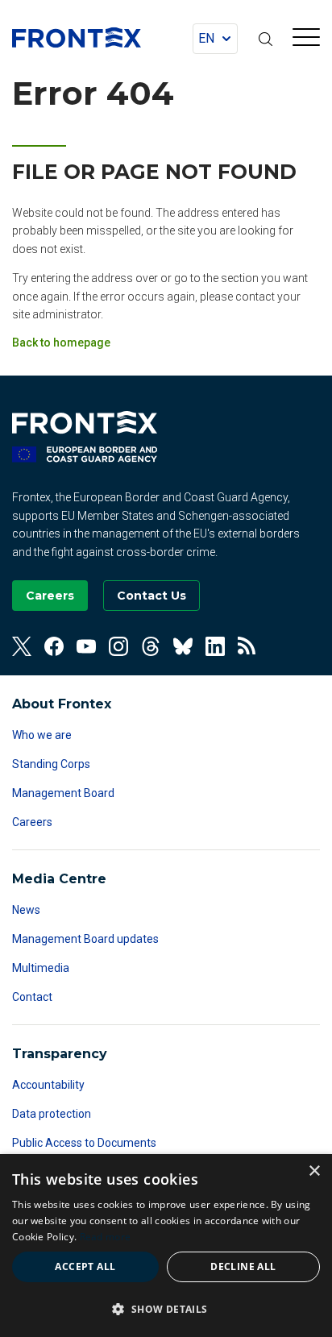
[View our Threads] (150, 646)
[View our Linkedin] (215, 646)
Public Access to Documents (84, 1142)
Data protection (51, 1113)
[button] (166, 1308)
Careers (32, 822)
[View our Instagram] (118, 646)
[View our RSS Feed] (247, 646)
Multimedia (40, 967)
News (26, 909)
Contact (32, 996)
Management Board (63, 793)
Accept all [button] (85, 1266)
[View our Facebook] (54, 646)
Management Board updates (85, 938)
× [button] (314, 1171)
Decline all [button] (243, 1266)
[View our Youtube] (86, 646)
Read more (105, 1237)
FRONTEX (76, 37)
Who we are (42, 735)
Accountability (48, 1084)
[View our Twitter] (21, 646)
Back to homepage (61, 342)
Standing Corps (51, 764)
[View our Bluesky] (183, 646)
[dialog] (166, 1245)
